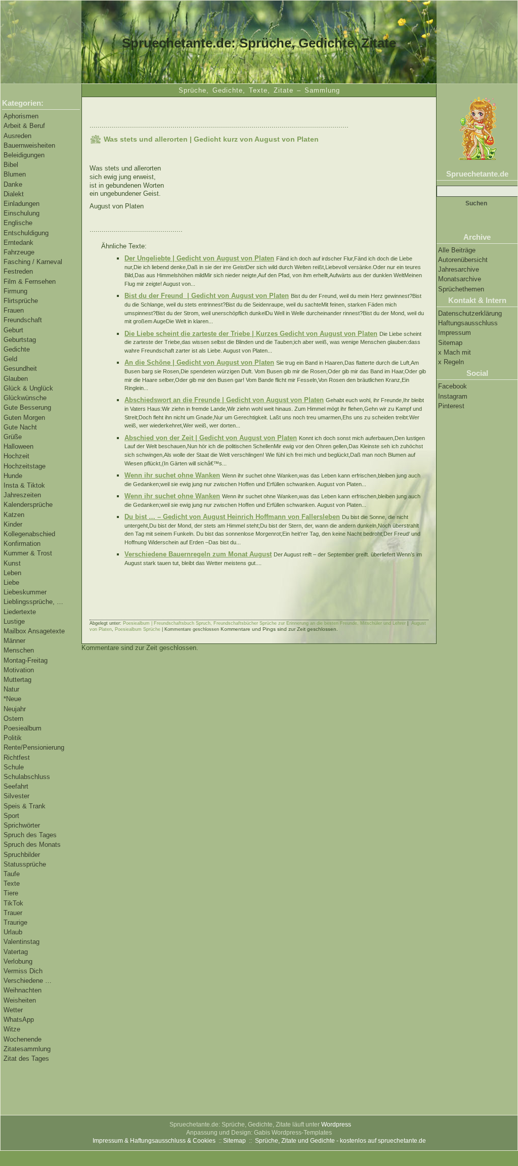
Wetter (13, 1010)
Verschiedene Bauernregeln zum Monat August (198, 554)
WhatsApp (19, 1019)
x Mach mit (454, 352)
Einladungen (21, 203)
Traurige (15, 922)
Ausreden (17, 136)
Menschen (19, 650)
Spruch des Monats (32, 844)
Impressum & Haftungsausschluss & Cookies (154, 1141)
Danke (13, 184)
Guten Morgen (24, 417)
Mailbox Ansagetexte (34, 631)
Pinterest (451, 406)
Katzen (14, 515)
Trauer (13, 913)
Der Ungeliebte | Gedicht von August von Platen (199, 258)
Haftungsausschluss (468, 323)
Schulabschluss (27, 777)
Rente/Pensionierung (34, 747)
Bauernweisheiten (29, 145)
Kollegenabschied (29, 534)
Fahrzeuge (19, 252)
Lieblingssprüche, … (33, 602)
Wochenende (22, 1039)
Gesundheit (20, 368)
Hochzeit (16, 456)
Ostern (13, 718)
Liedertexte (20, 612)
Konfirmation (22, 543)
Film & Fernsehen (30, 281)
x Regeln (451, 362)
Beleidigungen (24, 155)
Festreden (18, 271)
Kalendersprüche (28, 504)
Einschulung (21, 213)
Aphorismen (21, 116)
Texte (12, 883)
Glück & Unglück (28, 388)
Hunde (13, 476)
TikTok (13, 903)
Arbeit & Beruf (24, 125)
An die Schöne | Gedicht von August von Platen (199, 362)
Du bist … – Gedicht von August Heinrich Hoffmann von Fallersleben (232, 517)
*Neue (12, 699)
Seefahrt (16, 786)
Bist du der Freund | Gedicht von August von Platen (206, 295)
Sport (11, 815)
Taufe (12, 874)
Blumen (15, 174)
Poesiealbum (22, 728)
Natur (11, 689)
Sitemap (450, 343)
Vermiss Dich (23, 971)
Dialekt (14, 194)
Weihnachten (22, 990)
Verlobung (18, 961)
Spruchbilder (22, 854)
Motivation (19, 670)
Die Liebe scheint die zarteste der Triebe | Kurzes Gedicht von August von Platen (250, 333)
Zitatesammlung (27, 1049)
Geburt (13, 330)
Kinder (13, 524)
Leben (12, 573)
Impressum (454, 332)
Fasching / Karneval (33, 262)
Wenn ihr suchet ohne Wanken (172, 475)
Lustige (14, 621)
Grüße (13, 437)
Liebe (11, 582)
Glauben (16, 378)
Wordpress (336, 1124)
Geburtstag (20, 339)
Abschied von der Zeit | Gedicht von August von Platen (210, 438)
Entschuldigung (26, 233)
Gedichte (17, 349)
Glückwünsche (25, 398)
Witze (12, 1029)
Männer (14, 640)
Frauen (14, 310)
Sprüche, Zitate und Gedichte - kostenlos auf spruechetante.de (340, 1141)
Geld (10, 359)
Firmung (15, 291)
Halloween (18, 446)
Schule (14, 767)
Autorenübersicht (463, 260)
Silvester (16, 796)
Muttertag (17, 679)
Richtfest (17, 757)
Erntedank (18, 242)
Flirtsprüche (21, 301)
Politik (13, 738)
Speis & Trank (25, 806)
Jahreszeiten (22, 495)
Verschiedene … (28, 980)
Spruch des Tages (30, 835)
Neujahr (15, 709)
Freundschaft (23, 320)
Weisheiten (20, 1000)
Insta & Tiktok (24, 485)
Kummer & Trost (28, 553)
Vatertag (16, 952)
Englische (18, 223)
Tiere (11, 893)
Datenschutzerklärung (470, 313)
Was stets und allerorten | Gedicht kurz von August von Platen (211, 139)
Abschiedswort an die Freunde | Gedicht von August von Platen (224, 400)
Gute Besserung (27, 407)
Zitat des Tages (26, 1058)
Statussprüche (25, 864)
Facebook (452, 386)
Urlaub (13, 932)
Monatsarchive (459, 279)
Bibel (11, 164)
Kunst (12, 563)
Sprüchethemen (461, 289)
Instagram (452, 396)
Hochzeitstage (25, 466)
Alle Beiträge (457, 250)
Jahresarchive (458, 269)
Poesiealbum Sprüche (137, 629)
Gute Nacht (20, 427)
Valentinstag (21, 941)
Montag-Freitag (26, 660)
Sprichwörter (22, 825)
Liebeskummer (25, 592)
